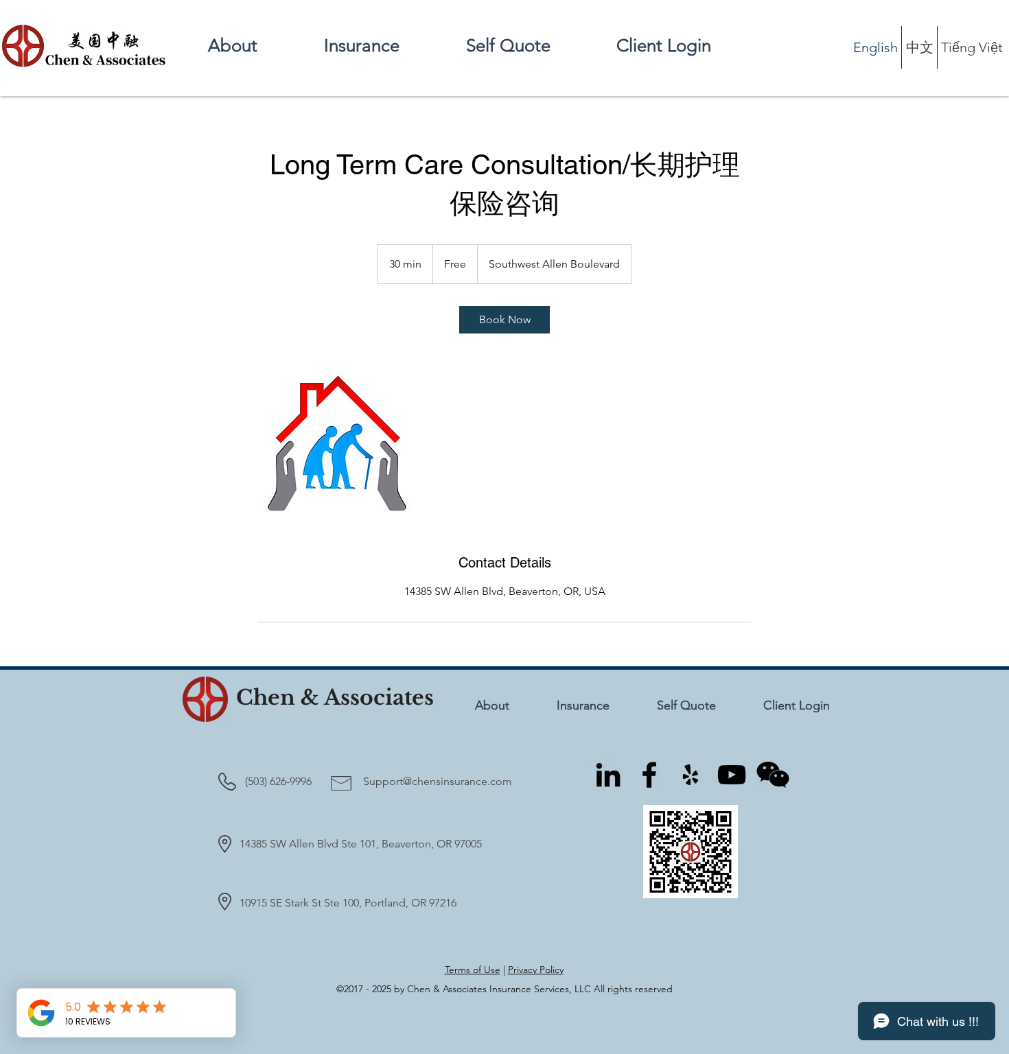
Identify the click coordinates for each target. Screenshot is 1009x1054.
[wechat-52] (773, 775)
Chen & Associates (335, 697)
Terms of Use (472, 969)
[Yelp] (690, 775)
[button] (384, 46)
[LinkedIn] (608, 775)
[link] (504, 319)
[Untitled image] (337, 443)
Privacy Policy (536, 969)
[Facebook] (649, 775)
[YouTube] (732, 775)
